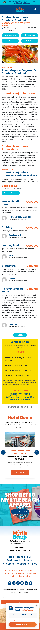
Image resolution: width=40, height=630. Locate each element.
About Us (9, 573)
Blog (34, 563)
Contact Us (17, 570)
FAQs (7, 570)
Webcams (23, 563)
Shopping (9, 563)
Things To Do (24, 557)
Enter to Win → (22, 624)
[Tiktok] (18, 583)
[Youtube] (30, 583)
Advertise (20, 573)
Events (28, 560)
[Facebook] (9, 583)
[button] (3, 452)
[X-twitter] (26, 583)
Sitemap (29, 570)
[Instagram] (14, 583)
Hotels (10, 557)
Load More (20, 335)
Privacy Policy (23, 576)
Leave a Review (10, 193)
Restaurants (14, 560)
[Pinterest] (22, 583)
